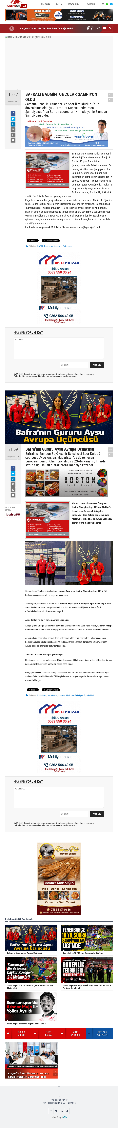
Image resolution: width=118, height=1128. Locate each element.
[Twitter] (13, 119)
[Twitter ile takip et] (56, 1111)
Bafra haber (68, 246)
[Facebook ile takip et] (51, 1111)
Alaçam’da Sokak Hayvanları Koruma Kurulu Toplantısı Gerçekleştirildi (55, 28)
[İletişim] (104, 28)
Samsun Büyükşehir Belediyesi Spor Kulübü (76, 695)
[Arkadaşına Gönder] (13, 129)
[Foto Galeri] (111, 4)
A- (110, 99)
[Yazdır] (13, 135)
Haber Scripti (57, 1117)
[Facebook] (13, 113)
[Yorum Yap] (13, 140)
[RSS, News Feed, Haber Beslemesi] (61, 1111)
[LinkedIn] (13, 124)
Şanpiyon (58, 246)
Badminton (48, 246)
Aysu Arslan (52, 695)
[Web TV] (107, 4)
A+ (110, 94)
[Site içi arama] (110, 28)
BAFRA (40, 246)
